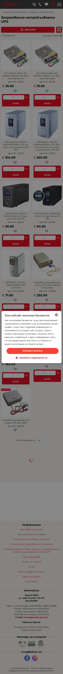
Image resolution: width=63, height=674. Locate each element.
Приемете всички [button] (32, 351)
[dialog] (32, 337)
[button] (31, 357)
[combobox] (56, 314)
